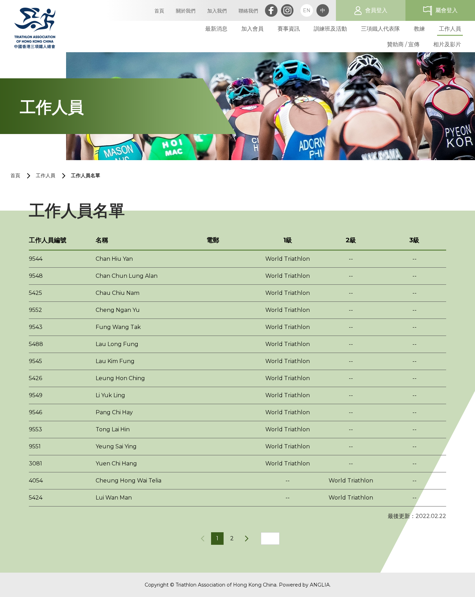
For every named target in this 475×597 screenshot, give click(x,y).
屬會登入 (446, 10)
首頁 (15, 175)
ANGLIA (320, 585)
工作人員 (45, 175)
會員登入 (376, 10)
